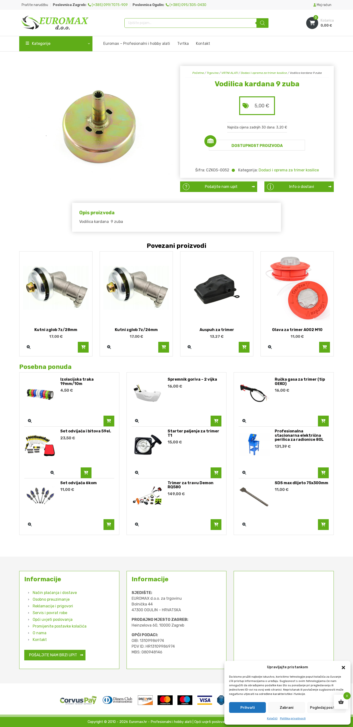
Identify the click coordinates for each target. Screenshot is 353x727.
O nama (39, 633)
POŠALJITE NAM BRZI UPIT (53, 655)
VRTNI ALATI (229, 73)
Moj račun (323, 5)
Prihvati (247, 707)
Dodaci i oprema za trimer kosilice (264, 73)
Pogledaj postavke (326, 707)
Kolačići (272, 718)
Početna (198, 73)
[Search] (262, 23)
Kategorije (41, 43)
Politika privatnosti (293, 718)
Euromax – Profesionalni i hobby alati (136, 43)
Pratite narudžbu (35, 5)
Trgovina (213, 73)
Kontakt (203, 43)
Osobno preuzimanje (51, 599)
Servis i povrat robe (50, 613)
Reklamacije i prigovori (53, 606)
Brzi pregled (28, 347)
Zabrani (286, 707)
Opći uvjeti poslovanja (53, 619)
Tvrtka (183, 43)
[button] (343, 667)
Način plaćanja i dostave (55, 592)
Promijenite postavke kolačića (59, 626)
